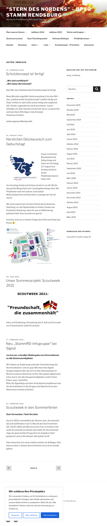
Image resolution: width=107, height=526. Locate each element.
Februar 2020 (72, 183)
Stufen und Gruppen (75, 32)
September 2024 (74, 120)
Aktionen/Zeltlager (60, 38)
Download (22, 45)
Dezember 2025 (73, 105)
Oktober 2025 (73, 110)
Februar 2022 (72, 149)
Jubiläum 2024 (37, 32)
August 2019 (72, 207)
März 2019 (71, 217)
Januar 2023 (72, 139)
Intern (34, 45)
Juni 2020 (71, 173)
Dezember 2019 (73, 193)
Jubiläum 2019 (55, 32)
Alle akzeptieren (50, 515)
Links (46, 45)
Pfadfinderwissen (81, 38)
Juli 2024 (70, 124)
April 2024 (71, 134)
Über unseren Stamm (15, 32)
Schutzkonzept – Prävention (67, 45)
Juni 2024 (71, 129)
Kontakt (9, 45)
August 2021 (72, 154)
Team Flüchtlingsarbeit (37, 38)
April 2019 (71, 212)
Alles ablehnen (31, 515)
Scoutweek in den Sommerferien (31, 407)
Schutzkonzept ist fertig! (25, 74)
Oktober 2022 (72, 144)
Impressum (89, 45)
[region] (34, 504)
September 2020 (74, 168)
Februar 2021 (72, 163)
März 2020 (71, 178)
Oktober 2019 (72, 202)
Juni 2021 (71, 158)
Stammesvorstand (14, 38)
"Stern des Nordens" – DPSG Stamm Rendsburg (48, 12)
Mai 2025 (71, 115)
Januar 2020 (72, 188)
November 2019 (74, 197)
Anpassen (15, 515)
